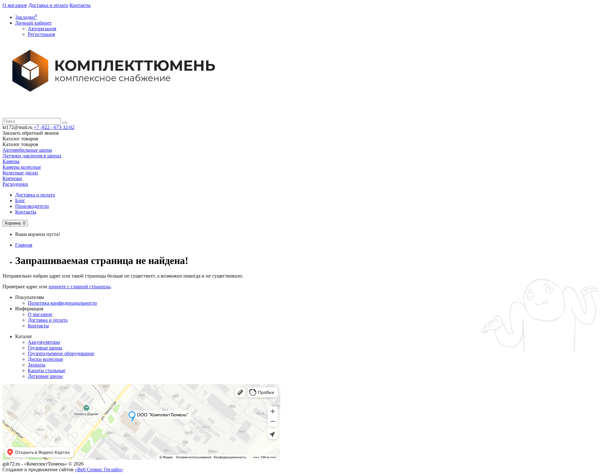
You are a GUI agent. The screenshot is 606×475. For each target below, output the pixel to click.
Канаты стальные (46, 370)
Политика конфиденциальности (62, 303)
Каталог (20, 144)
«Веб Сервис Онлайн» (99, 469)
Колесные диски (20, 172)
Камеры (11, 161)
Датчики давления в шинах (32, 155)
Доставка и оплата (48, 5)
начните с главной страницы (79, 286)
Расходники (15, 184)
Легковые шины (45, 376)
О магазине (15, 5)
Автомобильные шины (27, 150)
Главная (23, 245)
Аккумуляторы (44, 342)
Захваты (36, 364)
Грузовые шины (45, 347)
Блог (20, 200)
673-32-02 (54, 127)
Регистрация (41, 34)
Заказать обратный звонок (31, 133)
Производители (32, 206)
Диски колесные (45, 359)
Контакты (80, 5)
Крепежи (12, 178)
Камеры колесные (22, 167)
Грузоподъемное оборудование (61, 353)
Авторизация (42, 28)
